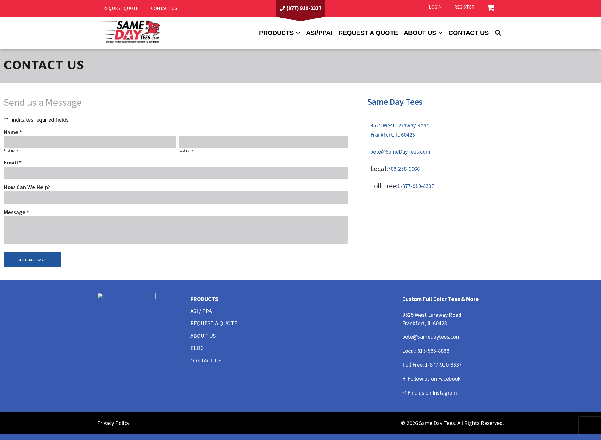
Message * (16, 212)
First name (11, 151)
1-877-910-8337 (416, 186)
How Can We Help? (27, 187)
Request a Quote (368, 32)
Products (276, 32)
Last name (186, 151)
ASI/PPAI (319, 32)
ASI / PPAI (201, 311)
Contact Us (469, 32)
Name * (13, 132)
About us (420, 32)
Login (435, 7)
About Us (203, 335)
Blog (197, 347)
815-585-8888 (433, 350)
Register (464, 7)
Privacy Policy (113, 423)
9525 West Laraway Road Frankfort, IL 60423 (399, 130)
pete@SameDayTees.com (400, 151)
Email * (13, 162)
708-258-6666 (404, 168)
